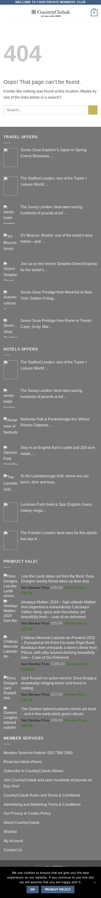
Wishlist (10, 831)
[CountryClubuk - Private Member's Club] (50, 13)
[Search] (86, 13)
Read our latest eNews (23, 761)
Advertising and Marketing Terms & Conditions (42, 804)
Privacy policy (58, 889)
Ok (32, 889)
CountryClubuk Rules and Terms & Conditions (42, 795)
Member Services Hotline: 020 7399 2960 (38, 753)
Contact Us (13, 850)
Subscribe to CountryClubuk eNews (33, 771)
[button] (6, 13)
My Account (13, 841)
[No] (94, 883)
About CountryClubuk (21, 822)
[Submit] (92, 110)
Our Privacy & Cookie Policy (27, 813)
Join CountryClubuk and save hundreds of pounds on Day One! (48, 783)
